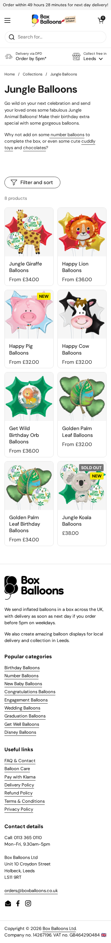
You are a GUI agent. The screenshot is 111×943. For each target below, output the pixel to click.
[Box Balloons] (54, 20)
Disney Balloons (20, 732)
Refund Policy (18, 793)
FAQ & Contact (20, 761)
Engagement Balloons (26, 700)
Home (9, 74)
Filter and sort (36, 182)
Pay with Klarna (20, 777)
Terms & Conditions (24, 801)
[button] (89, 56)
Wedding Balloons (22, 708)
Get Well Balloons (21, 724)
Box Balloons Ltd (59, 928)
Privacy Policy (18, 809)
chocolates (34, 148)
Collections (32, 74)
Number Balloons (21, 676)
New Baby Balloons (23, 684)
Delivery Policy (19, 785)
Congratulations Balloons (29, 692)
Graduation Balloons (25, 716)
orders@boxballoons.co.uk (31, 891)
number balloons (66, 135)
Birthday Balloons (22, 668)
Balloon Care (17, 769)
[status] (55, 5)
